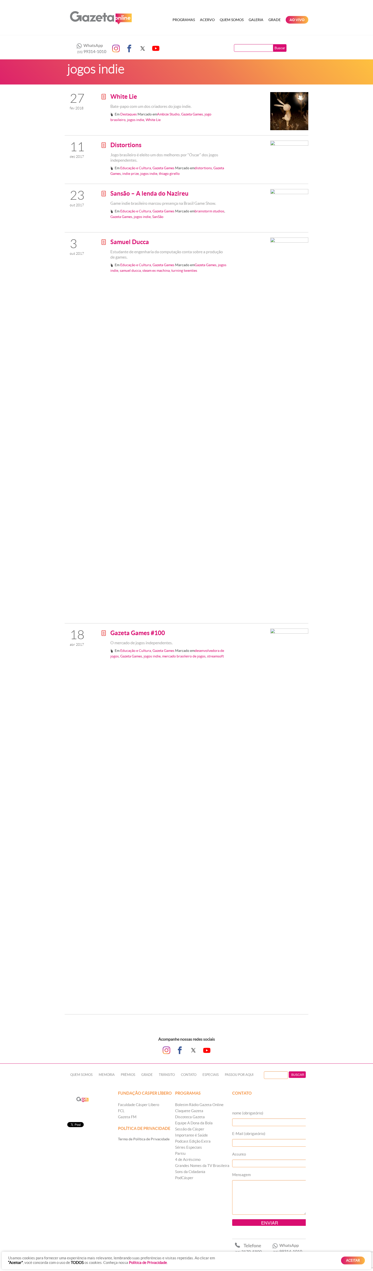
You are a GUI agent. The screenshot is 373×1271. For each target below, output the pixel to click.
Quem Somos (232, 20)
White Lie (123, 96)
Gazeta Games (192, 114)
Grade (274, 20)
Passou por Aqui (239, 1075)
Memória (107, 1075)
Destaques (128, 114)
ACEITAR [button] (353, 1260)
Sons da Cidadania (190, 1172)
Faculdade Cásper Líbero (138, 1105)
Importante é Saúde (191, 1135)
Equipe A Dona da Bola (194, 1123)
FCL (121, 1111)
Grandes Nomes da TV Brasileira (202, 1165)
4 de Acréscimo (187, 1159)
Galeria (256, 20)
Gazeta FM (127, 1117)
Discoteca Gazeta (190, 1117)
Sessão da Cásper (189, 1129)
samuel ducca (130, 270)
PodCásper (184, 1178)
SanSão (157, 217)
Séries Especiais (188, 1147)
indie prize (130, 174)
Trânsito (167, 1075)
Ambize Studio (168, 114)
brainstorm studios (209, 211)
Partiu (180, 1153)
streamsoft (215, 656)
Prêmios (128, 1075)
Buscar (280, 47)
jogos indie (135, 120)
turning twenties (184, 270)
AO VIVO (297, 20)
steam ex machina (156, 270)
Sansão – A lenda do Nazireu (149, 193)
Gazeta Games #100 (137, 633)
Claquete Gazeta (189, 1111)
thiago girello (169, 174)
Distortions (125, 145)
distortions (203, 168)
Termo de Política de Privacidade (143, 1139)
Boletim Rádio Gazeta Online (199, 1105)
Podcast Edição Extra (193, 1141)
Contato (188, 1075)
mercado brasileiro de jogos (184, 656)
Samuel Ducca (129, 242)
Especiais (210, 1075)
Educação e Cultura (135, 168)
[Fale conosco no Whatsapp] (90, 48)
